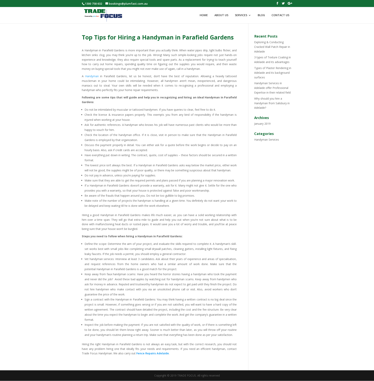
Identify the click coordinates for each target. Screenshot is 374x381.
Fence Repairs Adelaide (152, 353)
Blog (261, 15)
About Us (221, 15)
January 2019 (262, 123)
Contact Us (280, 15)
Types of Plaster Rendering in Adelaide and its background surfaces (272, 72)
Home (204, 15)
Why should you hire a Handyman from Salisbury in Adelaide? (272, 103)
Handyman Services (266, 139)
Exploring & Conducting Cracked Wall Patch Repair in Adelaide (272, 46)
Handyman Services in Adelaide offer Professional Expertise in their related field (272, 87)
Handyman (92, 76)
